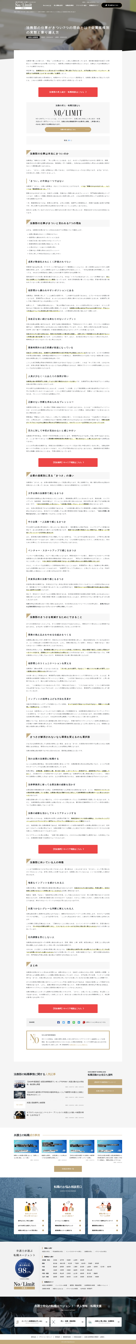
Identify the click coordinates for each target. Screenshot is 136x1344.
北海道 (55, 1260)
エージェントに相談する (62, 1220)
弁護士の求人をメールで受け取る (27, 1230)
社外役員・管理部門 (86, 1288)
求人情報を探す (58, 5)
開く (69, 140)
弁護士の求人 (46, 1251)
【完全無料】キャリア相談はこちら (67, 462)
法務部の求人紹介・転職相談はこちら (66, 92)
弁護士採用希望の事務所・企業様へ (94, 1337)
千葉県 (77, 1263)
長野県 (96, 1266)
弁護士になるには (58, 1288)
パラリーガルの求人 (101, 1251)
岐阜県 (69, 1266)
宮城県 (69, 1260)
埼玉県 (70, 1263)
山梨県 (89, 1266)
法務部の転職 (46, 1288)
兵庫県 (62, 1270)
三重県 (75, 1266)
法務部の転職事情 (41, 11)
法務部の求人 (88, 1251)
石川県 (102, 1266)
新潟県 (82, 1266)
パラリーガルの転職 (72, 1288)
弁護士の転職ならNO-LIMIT (19, 11)
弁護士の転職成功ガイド (31, 11)
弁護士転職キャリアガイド (105, 1091)
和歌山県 (89, 1270)
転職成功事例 (69, 5)
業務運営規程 (67, 1337)
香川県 (89, 1273)
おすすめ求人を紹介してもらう (27, 1225)
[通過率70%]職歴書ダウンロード (105, 1082)
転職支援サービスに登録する (78, 1044)
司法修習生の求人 (58, 1251)
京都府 (69, 1270)
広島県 (69, 1273)
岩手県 (62, 1260)
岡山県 (62, 1273)
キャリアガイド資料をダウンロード (102, 1220)
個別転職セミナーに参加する (63, 1230)
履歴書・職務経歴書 (76, 1285)
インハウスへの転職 (61, 1285)
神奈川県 (62, 1263)
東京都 (55, 1263)
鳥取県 (55, 1273)
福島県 (82, 1260)
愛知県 (55, 1266)
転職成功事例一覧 (68, 1169)
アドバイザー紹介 (81, 5)
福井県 (109, 1266)
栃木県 (83, 1263)
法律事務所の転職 (89, 1285)
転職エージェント (103, 1285)
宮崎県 (82, 1276)
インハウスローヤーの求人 (74, 1251)
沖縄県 (97, 1276)
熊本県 (69, 1276)
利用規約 (57, 1337)
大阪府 (55, 1270)
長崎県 (62, 1276)
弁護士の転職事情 (47, 1285)
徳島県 (82, 1273)
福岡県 (55, 1276)
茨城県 (90, 1263)
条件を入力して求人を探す (26, 1220)
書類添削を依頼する (98, 1225)
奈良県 (82, 1270)
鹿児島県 (89, 1276)
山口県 (75, 1273)
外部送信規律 (77, 1337)
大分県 (75, 1276)
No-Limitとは (47, 5)
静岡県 (62, 1266)
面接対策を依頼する (98, 1230)
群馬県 (97, 1263)
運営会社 (33, 1337)
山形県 (75, 1260)
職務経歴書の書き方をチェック (64, 1225)
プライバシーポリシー (45, 1337)
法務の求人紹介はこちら (68, 129)
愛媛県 (96, 1273)
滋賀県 (75, 1270)
